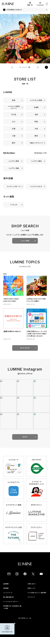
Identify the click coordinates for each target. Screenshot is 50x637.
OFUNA (36, 143)
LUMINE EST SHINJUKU (36, 100)
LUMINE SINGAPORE (14, 186)
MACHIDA (36, 122)
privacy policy (8, 602)
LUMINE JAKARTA (36, 186)
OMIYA (36, 129)
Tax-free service (33, 590)
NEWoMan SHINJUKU (13, 161)
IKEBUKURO (36, 114)
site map (30, 602)
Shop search (25, 243)
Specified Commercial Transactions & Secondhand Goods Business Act (12, 613)
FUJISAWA (14, 143)
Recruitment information (11, 590)
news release (7, 595)
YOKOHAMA (36, 136)
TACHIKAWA (14, 122)
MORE (25, 439)
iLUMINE (13, 205)
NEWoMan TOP (40, 153)
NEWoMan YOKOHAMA (36, 161)
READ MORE (25, 350)
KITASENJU (13, 114)
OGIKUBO (14, 129)
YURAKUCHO (36, 107)
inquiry (30, 586)
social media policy (9, 606)
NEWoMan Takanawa (13, 168)
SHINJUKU (13, 100)
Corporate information (10, 586)
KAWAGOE (14, 136)
